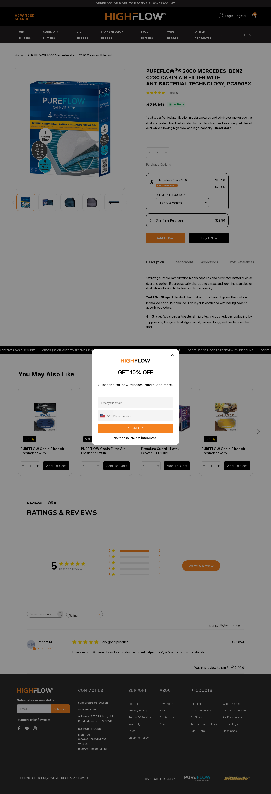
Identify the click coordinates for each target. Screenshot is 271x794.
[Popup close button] (172, 355)
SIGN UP (135, 428)
